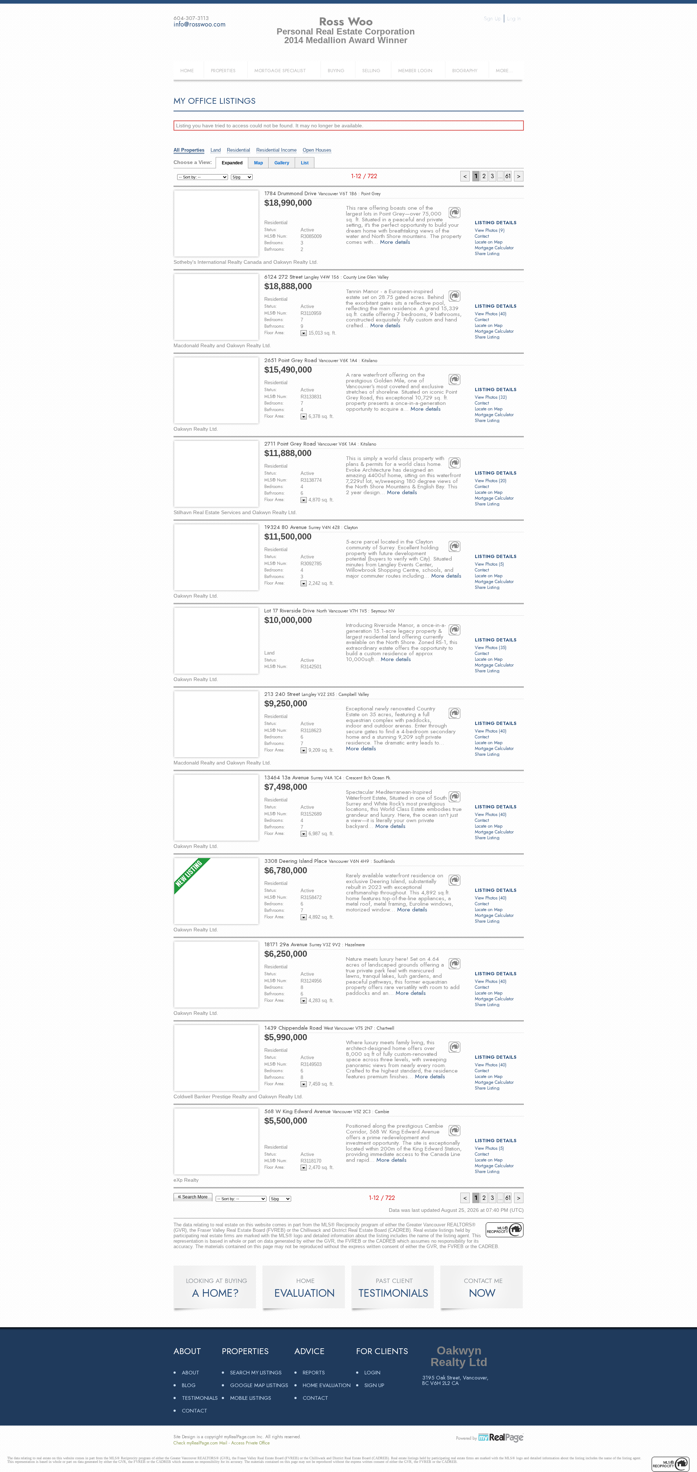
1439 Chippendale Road (329, 1028)
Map (258, 162)
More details (395, 242)
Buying (336, 70)
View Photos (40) (490, 314)
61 (507, 176)
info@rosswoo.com (199, 24)
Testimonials (200, 1398)
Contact (482, 236)
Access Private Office (250, 1443)
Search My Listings (256, 1372)
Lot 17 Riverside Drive (329, 611)
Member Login (415, 70)
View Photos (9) (490, 230)
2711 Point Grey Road (320, 444)
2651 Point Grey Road (320, 360)
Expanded (232, 162)
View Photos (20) (490, 480)
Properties (223, 70)
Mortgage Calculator (494, 248)
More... (504, 70)
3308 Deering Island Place (329, 861)
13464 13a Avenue (327, 778)
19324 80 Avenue (311, 527)
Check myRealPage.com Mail (200, 1443)
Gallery (281, 162)
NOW (482, 1293)
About (190, 1372)
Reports (314, 1372)
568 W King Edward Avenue (326, 1111)
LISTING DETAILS (496, 222)
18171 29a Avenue (314, 944)
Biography (464, 70)
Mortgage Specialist (280, 70)
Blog (189, 1385)
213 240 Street (316, 694)
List (305, 162)
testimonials (393, 1293)
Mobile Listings (250, 1398)
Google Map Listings (259, 1385)
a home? (215, 1293)
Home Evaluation (327, 1385)
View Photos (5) (489, 564)
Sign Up (492, 18)
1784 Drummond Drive (322, 193)
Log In (514, 18)
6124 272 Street (326, 277)
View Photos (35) (490, 647)
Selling (371, 70)
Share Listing (487, 253)
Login (372, 1372)
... (500, 176)
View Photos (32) (491, 397)
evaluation (304, 1293)
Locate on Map (488, 242)
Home (187, 70)
